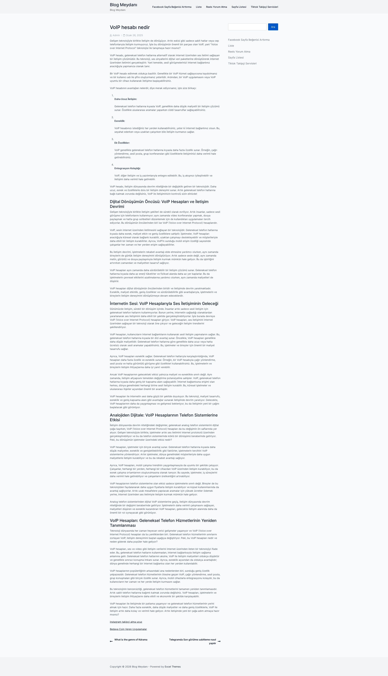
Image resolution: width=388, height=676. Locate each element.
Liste (199, 6)
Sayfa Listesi (239, 6)
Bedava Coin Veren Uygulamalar (128, 629)
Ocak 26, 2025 (134, 35)
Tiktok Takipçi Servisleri (264, 6)
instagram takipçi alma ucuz (126, 621)
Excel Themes (173, 666)
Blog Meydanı (123, 4)
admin (116, 35)
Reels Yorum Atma (216, 6)
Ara (273, 26)
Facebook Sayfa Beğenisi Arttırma (171, 6)
